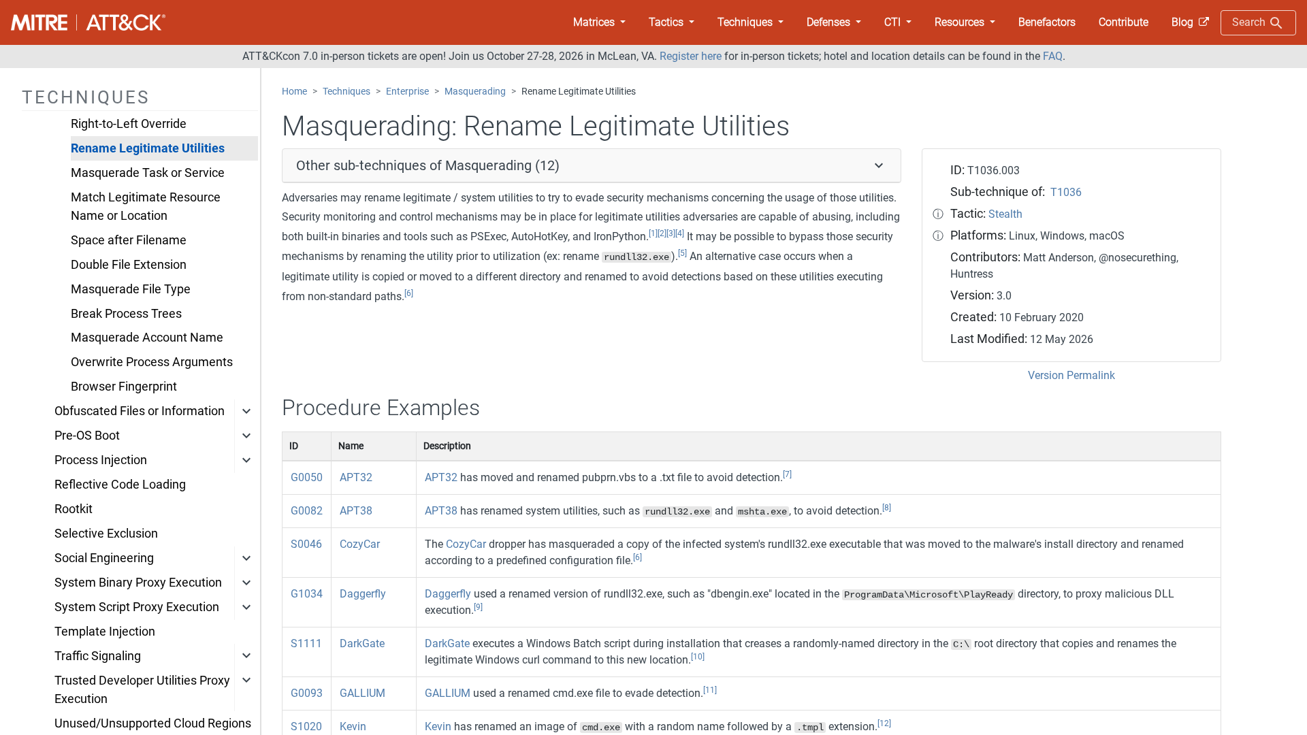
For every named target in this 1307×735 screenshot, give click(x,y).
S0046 (306, 544)
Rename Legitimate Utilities (148, 148)
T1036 (1066, 192)
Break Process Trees (126, 314)
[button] (599, 22)
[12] (884, 723)
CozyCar (360, 544)
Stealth (1005, 214)
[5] (682, 253)
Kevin (353, 726)
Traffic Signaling (97, 656)
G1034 (307, 593)
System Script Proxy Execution (136, 607)
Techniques (346, 91)
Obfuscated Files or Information (139, 411)
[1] (653, 233)
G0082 (307, 510)
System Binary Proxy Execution (138, 582)
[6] (408, 293)
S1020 (306, 726)
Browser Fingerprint (124, 386)
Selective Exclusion (106, 533)
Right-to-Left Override (129, 124)
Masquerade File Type (131, 289)
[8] (886, 507)
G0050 (307, 477)
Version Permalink (1071, 375)
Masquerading (475, 91)
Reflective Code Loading (120, 484)
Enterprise (407, 91)
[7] (787, 474)
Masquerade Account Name (147, 337)
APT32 (356, 477)
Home (294, 91)
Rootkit (73, 509)
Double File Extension (129, 265)
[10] (698, 657)
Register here (691, 56)
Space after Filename (129, 240)
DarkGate (362, 643)
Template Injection (104, 631)
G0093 (307, 693)
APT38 (356, 510)
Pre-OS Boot (87, 435)
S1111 (306, 643)
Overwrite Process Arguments (152, 362)
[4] (679, 233)
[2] (662, 233)
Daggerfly (363, 593)
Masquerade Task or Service (148, 173)
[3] (670, 233)
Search (1250, 22)
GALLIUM (362, 693)
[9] (478, 607)
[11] (710, 690)
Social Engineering (104, 558)
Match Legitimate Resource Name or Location (146, 206)
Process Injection (100, 460)
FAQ (1053, 56)
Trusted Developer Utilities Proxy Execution (142, 689)
